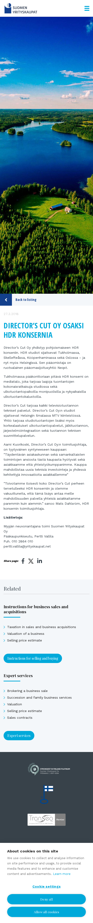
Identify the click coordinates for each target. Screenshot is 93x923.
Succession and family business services (39, 697)
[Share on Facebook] (23, 561)
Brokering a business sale (27, 691)
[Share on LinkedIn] (39, 561)
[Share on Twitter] (31, 562)
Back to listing (26, 299)
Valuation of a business (25, 634)
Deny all (46, 899)
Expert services (19, 735)
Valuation (14, 704)
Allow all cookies (46, 912)
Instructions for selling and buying (32, 658)
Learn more (62, 874)
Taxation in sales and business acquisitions (41, 627)
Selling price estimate (24, 640)
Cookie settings (46, 886)
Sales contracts (19, 717)
